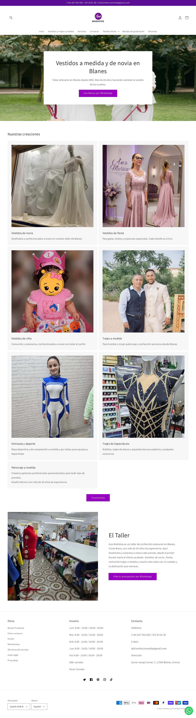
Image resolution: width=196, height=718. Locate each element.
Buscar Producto (16, 628)
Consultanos (98, 497)
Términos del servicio (18, 649)
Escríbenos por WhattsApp (98, 93)
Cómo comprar (15, 633)
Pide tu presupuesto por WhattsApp (132, 576)
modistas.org (167, 709)
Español (37, 706)
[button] (11, 17)
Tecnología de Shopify (180, 709)
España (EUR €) (17, 706)
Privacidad (13, 660)
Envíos (11, 638)
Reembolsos (14, 644)
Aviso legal (13, 655)
